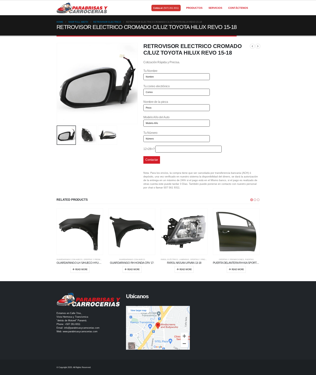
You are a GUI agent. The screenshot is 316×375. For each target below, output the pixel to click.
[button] (251, 200)
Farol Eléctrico (169, 259)
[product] (80, 231)
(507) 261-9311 (171, 8)
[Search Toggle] (257, 8)
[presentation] (57, 83)
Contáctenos (238, 7)
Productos (194, 7)
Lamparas (184, 259)
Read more (81, 269)
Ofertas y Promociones (96, 259)
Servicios (215, 7)
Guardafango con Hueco (69, 259)
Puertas (249, 259)
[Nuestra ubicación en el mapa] (158, 328)
